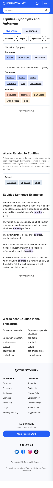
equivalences (34, 355)
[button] (37, 3)
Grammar (7, 397)
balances (25, 94)
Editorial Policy (34, 397)
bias (26, 100)
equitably (32, 342)
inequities (11, 94)
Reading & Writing (10, 412)
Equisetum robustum (13, 337)
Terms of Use (33, 407)
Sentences (31, 30)
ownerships (23, 57)
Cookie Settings (34, 402)
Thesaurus (7, 388)
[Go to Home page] (14, 3)
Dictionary (7, 383)
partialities (39, 94)
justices (10, 77)
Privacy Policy (34, 393)
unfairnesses (13, 100)
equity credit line (36, 350)
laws (23, 83)
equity (31, 346)
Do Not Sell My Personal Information (26, 462)
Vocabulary (7, 402)
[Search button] (46, 10)
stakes (10, 57)
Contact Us (32, 388)
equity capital (9, 350)
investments (39, 57)
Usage (5, 407)
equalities (25, 182)
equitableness (9, 342)
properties (11, 182)
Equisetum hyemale (12, 330)
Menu (46, 3)
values (22, 77)
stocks (33, 77)
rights (37, 182)
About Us (32, 383)
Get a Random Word (26, 433)
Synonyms (12, 30)
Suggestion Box (34, 412)
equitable (32, 337)
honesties (11, 83)
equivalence (9, 355)
